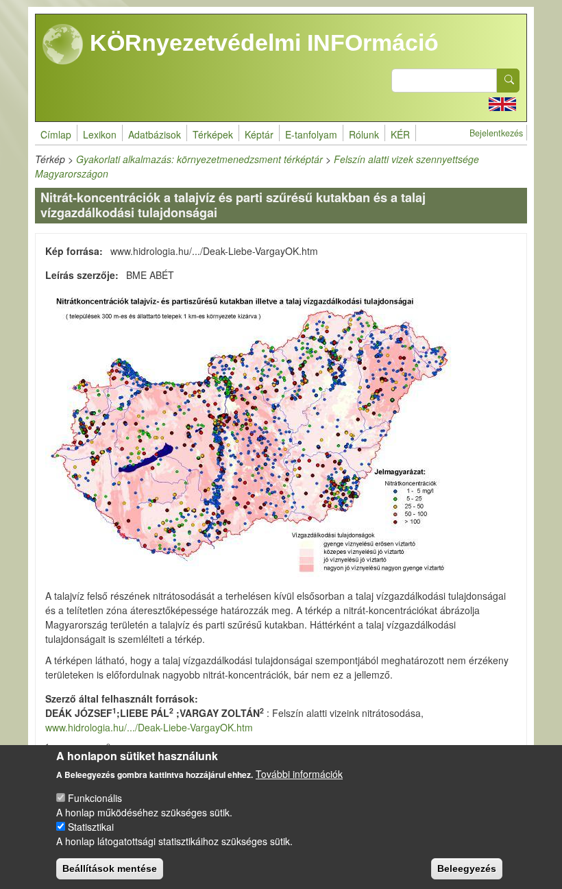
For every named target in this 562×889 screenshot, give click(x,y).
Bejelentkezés (496, 133)
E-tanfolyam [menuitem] (311, 134)
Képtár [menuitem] (259, 134)
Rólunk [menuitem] (364, 134)
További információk (299, 774)
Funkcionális (95, 798)
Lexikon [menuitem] (100, 134)
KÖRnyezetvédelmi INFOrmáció (261, 42)
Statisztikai (91, 826)
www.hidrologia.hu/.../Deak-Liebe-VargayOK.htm (149, 727)
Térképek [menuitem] (213, 134)
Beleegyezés (466, 868)
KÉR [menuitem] (400, 134)
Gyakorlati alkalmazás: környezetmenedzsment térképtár (199, 159)
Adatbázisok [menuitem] (154, 134)
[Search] (508, 81)
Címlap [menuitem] (55, 134)
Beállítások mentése (109, 868)
